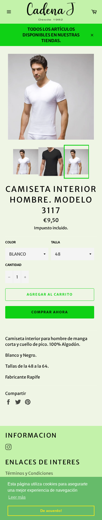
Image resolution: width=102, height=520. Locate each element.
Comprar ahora (49, 312)
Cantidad (13, 265)
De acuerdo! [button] (51, 511)
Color (10, 242)
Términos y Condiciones (29, 473)
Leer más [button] (17, 497)
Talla (55, 242)
